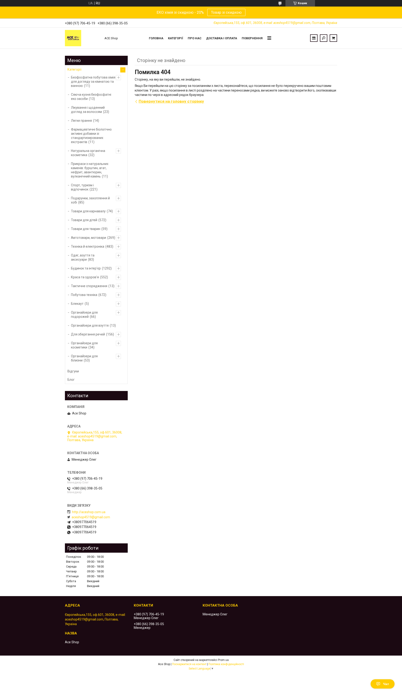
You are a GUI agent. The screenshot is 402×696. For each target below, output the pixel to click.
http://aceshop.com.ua (88, 512)
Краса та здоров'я (85, 277)
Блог (71, 379)
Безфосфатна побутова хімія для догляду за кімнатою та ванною (93, 82)
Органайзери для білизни (84, 358)
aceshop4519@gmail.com (91, 517)
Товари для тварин (85, 229)
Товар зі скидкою (226, 12)
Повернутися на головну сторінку (171, 101)
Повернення (252, 38)
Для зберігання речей (88, 334)
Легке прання (81, 120)
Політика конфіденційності (226, 664)
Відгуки (73, 371)
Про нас (194, 38)
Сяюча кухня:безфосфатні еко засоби (91, 97)
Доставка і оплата (221, 38)
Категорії (175, 38)
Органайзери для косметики (84, 345)
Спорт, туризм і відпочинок (82, 187)
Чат (386, 684)
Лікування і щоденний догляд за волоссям (88, 110)
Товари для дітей (84, 220)
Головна (156, 38)
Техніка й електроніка (87, 246)
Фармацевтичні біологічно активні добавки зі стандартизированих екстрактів (91, 136)
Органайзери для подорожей (84, 314)
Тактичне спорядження (89, 286)
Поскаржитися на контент (189, 664)
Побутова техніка (84, 295)
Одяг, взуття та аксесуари (82, 257)
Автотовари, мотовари (88, 238)
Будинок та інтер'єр (86, 268)
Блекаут (77, 303)
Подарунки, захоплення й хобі (90, 200)
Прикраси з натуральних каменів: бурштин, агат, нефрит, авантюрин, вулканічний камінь (89, 170)
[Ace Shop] (82, 38)
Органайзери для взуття (90, 325)
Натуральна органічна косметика (88, 153)
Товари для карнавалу (88, 211)
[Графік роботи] (314, 38)
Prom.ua (223, 660)
